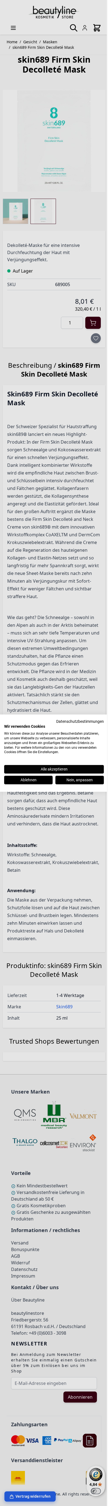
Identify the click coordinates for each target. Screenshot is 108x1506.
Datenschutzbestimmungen (80, 721)
